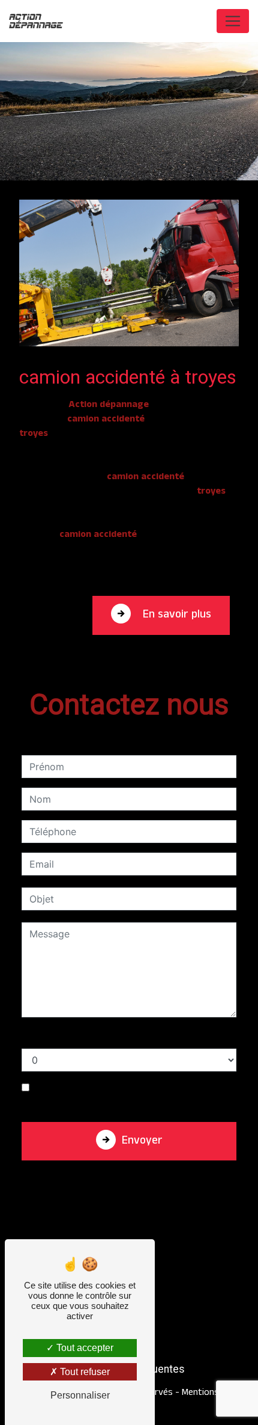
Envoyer (142, 1142)
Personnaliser (80, 1395)
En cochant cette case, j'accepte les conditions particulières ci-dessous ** (135, 1095)
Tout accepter (83, 1348)
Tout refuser (84, 1372)
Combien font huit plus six (81, 1037)
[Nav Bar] (233, 21)
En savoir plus (175, 616)
